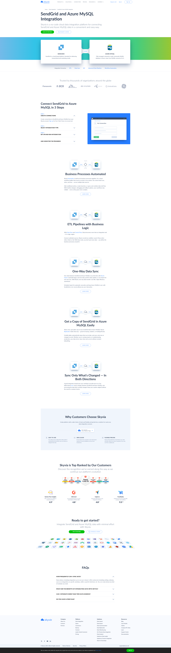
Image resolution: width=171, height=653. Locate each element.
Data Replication (101, 627)
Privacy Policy (83, 645)
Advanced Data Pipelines (95, 68)
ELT (84, 68)
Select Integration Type (49, 127)
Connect (77, 629)
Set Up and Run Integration (51, 134)
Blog (122, 621)
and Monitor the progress (51, 141)
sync (72, 385)
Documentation (125, 634)
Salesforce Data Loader (102, 636)
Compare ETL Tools (125, 627)
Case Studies (124, 623)
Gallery (123, 625)
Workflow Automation (110, 68)
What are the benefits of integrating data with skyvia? (77, 589)
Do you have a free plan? (65, 599)
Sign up (51, 121)
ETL (70, 68)
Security (75, 645)
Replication (67, 331)
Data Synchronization (102, 625)
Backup (77, 627)
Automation (71, 178)
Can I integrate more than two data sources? (73, 594)
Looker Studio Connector (81, 632)
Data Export (100, 623)
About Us (63, 621)
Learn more (85, 194)
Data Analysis (100, 634)
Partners (63, 625)
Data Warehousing (101, 629)
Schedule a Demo (95, 531)
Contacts (63, 623)
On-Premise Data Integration (104, 632)
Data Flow (69, 232)
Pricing (77, 634)
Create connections (48, 115)
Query (76, 623)
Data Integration (52, 9)
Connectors (78, 625)
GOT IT (130, 650)
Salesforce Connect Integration (104, 638)
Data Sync (77, 68)
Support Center (125, 632)
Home (46, 9)
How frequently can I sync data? (68, 576)
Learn (122, 629)
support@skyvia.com (124, 645)
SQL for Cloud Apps (101, 640)
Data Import (100, 621)
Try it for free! (77, 531)
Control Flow (78, 232)
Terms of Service (66, 645)
